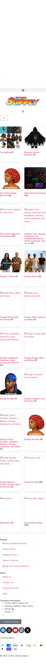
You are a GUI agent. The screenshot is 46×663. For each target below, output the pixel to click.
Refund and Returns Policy (14, 543)
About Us (6, 576)
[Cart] (4, 117)
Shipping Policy (9, 555)
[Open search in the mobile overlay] (23, 111)
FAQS (4, 594)
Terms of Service (10, 560)
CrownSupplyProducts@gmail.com (21, 615)
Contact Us (7, 582)
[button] (23, 78)
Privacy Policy (9, 549)
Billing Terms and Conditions (15, 566)
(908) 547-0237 (22, 609)
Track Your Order (10, 588)
